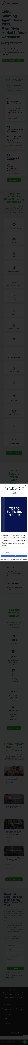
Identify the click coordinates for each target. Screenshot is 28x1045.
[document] (14, 522)
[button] (26, 485)
